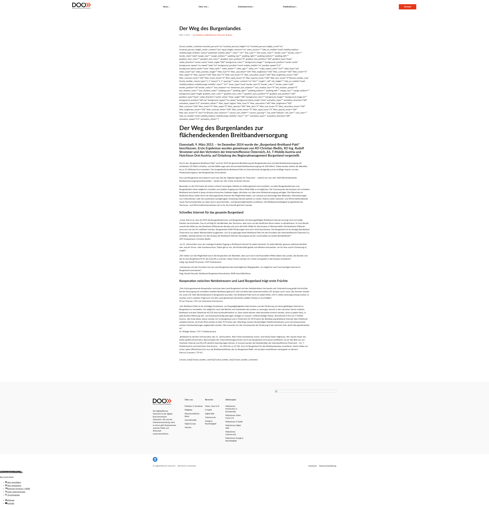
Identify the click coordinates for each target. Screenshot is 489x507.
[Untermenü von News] (169, 6)
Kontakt (407, 7)
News (230, 35)
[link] (81, 7)
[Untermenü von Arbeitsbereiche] (253, 6)
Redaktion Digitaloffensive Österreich (210, 35)
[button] (11, 472)
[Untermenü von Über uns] (208, 6)
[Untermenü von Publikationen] (296, 6)
